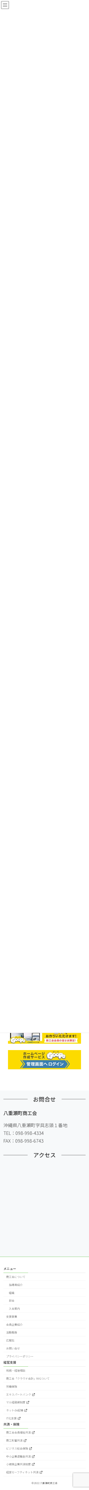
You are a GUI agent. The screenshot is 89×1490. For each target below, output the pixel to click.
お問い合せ (13, 1348)
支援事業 (11, 1316)
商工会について (15, 1277)
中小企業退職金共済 (18, 1456)
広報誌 (10, 1340)
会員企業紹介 (14, 1324)
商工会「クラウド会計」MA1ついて (28, 1378)
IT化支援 (11, 1418)
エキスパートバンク (19, 1394)
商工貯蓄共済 (14, 1440)
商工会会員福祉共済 (18, 1432)
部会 (11, 1301)
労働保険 (11, 1386)
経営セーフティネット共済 (22, 1472)
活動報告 (11, 1332)
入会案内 (14, 1308)
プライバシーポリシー (20, 1356)
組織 (11, 1293)
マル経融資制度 (16, 1402)
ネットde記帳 (15, 1410)
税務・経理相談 (15, 1371)
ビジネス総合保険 (17, 1448)
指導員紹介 (16, 1285)
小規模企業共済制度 (18, 1464)
